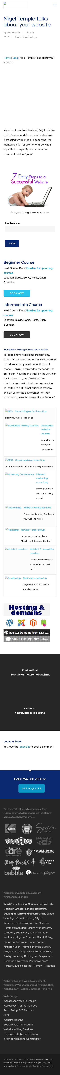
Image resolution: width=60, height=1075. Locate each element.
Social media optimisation (30, 460)
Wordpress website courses (47, 429)
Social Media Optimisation (19, 1024)
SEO (7, 1015)
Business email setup (35, 578)
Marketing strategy (26, 37)
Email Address (12, 223)
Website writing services (37, 507)
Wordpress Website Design (20, 1001)
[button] (54, 4)
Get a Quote (31, 788)
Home (7, 58)
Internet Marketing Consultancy (22, 1039)
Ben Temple (13, 32)
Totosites (29, 1066)
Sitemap (42, 1063)
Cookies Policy (32, 1063)
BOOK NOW (17, 293)
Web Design (11, 996)
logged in (24, 746)
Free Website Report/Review (21, 1034)
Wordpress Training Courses (20, 1005)
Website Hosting (13, 1020)
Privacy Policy (19, 1063)
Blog (15, 58)
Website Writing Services (18, 1029)
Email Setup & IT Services (19, 1010)
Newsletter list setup (33, 530)
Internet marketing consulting (42, 478)
